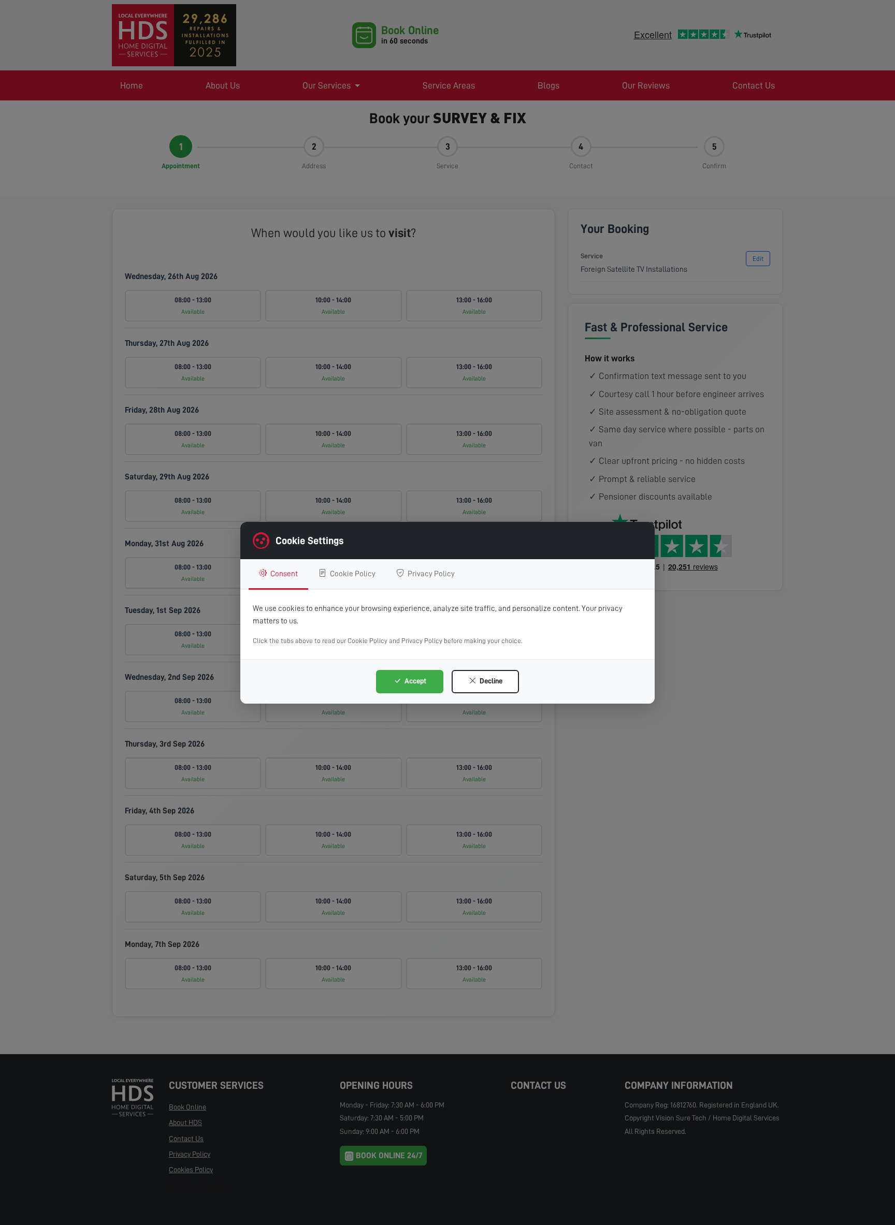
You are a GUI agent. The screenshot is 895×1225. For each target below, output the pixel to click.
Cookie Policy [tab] (352, 574)
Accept (414, 680)
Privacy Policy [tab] (430, 574)
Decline (490, 680)
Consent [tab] (283, 574)
